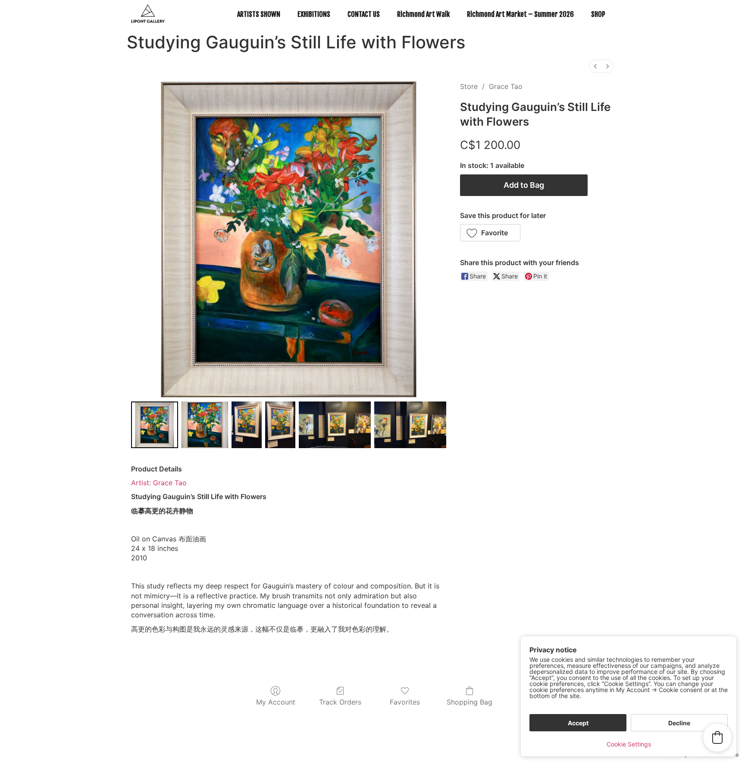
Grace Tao (506, 86)
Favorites (405, 702)
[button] (490, 232)
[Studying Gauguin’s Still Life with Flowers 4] (335, 425)
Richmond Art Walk (423, 14)
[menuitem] (595, 66)
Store (469, 86)
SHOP (598, 14)
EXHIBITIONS (313, 14)
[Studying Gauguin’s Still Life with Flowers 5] (410, 425)
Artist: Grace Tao (159, 482)
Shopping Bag (469, 702)
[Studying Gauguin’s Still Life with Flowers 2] (247, 425)
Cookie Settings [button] (629, 744)
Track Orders (340, 702)
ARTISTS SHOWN (258, 14)
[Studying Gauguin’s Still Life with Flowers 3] (280, 425)
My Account (275, 702)
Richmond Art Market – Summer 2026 (520, 14)
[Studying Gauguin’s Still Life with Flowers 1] (205, 425)
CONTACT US (363, 14)
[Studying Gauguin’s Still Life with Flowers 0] (154, 425)
